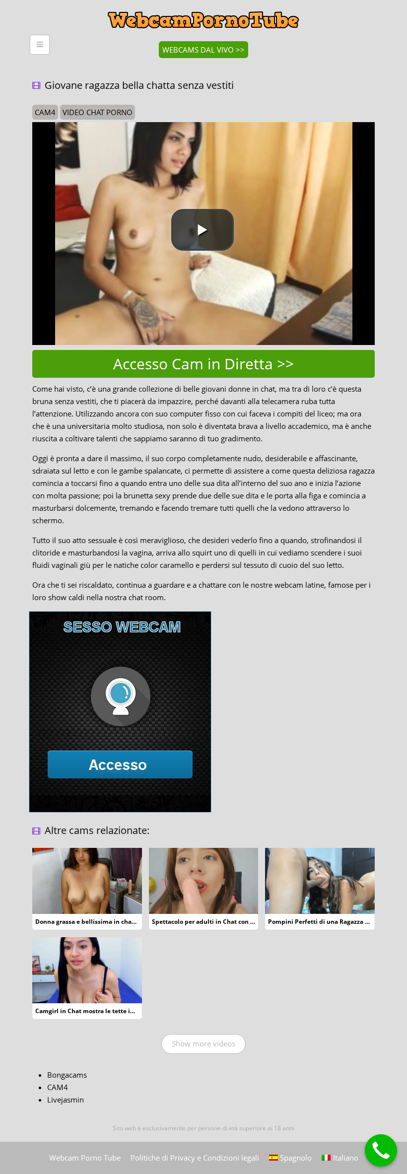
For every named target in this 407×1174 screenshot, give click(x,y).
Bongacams (67, 1075)
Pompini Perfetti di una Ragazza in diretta (330, 921)
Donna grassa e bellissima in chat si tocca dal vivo (108, 921)
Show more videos (203, 1043)
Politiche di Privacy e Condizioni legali (195, 1158)
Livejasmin (65, 1100)
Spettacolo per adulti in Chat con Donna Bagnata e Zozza (235, 921)
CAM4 (57, 1087)
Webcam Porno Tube (85, 1158)
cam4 (45, 112)
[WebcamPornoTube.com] (203, 7)
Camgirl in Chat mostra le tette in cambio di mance (110, 1011)
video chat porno (98, 112)
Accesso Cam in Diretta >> (203, 363)
